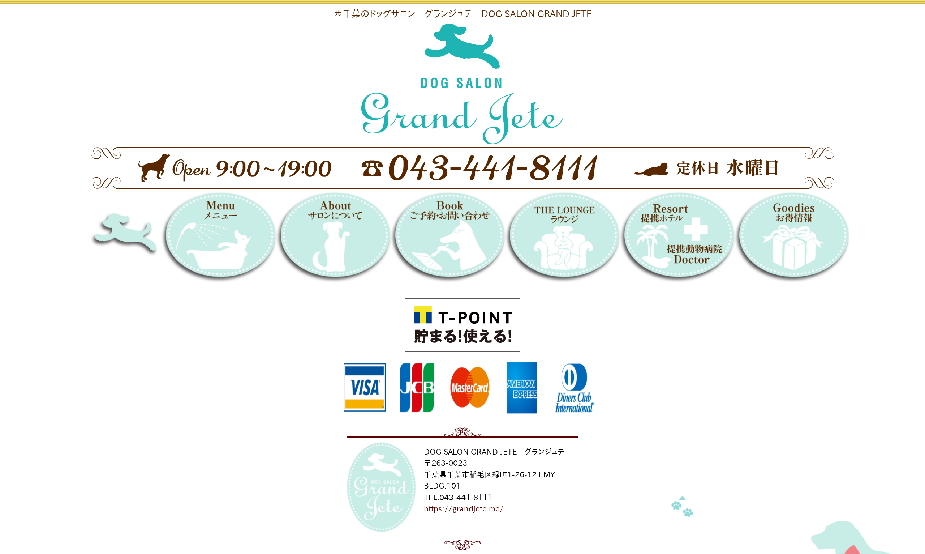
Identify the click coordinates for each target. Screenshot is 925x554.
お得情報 (792, 239)
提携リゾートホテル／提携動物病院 (677, 239)
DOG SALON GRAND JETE (147, 239)
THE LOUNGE (562, 239)
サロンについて (333, 239)
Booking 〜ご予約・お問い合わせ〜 (448, 239)
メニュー (218, 239)
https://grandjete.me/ (464, 508)
